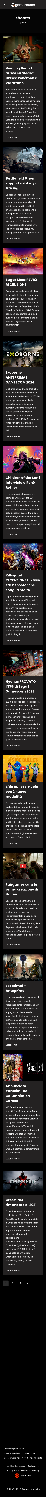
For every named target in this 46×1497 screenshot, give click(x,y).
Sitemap (35, 1470)
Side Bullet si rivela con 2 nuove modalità (22, 791)
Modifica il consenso (15, 1466)
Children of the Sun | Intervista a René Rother (23, 482)
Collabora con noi (12, 1458)
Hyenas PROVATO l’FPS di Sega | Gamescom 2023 (21, 686)
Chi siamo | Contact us (14, 1449)
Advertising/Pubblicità (32, 1458)
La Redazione (29, 1453)
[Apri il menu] (41, 4)
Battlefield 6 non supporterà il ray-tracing (21, 183)
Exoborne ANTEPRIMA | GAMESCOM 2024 (20, 377)
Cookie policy (33, 1466)
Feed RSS (25, 1470)
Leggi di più (13, 137)
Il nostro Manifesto (12, 1453)
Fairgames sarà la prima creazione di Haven (22, 889)
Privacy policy (13, 1470)
